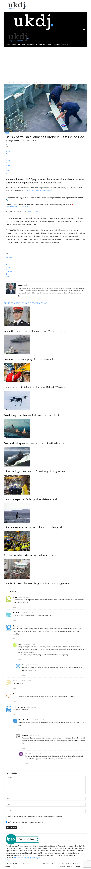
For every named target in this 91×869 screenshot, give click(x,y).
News (39, 864)
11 (36, 141)
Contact (57, 45)
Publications (76, 864)
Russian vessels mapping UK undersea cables (29, 359)
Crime (49, 45)
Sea (23, 45)
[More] (46, 174)
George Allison (13, 141)
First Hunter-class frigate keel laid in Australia (30, 555)
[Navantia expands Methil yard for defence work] (45, 485)
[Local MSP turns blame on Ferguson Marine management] (45, 569)
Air (19, 45)
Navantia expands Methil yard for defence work (31, 499)
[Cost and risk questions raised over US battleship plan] (45, 428)
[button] (84, 29)
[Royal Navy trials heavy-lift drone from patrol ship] (45, 400)
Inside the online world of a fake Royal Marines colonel (35, 331)
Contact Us (78, 866)
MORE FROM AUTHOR (36, 303)
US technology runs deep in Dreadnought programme (34, 471)
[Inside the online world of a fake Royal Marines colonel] (45, 316)
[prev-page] (4, 588)
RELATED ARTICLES (14, 303)
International (32, 45)
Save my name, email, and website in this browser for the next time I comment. (35, 816)
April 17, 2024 (33, 211)
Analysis (42, 45)
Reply (14, 607)
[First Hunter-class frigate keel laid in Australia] (45, 541)
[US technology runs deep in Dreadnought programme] (45, 456)
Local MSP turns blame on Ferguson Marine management (36, 583)
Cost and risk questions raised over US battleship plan (34, 443)
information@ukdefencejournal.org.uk (27, 857)
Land (14, 45)
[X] (19, 296)
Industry (62, 866)
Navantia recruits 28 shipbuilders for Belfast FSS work (34, 387)
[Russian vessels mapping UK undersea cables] (45, 344)
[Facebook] (6, 860)
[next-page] (5, 588)
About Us (65, 45)
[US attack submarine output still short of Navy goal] (45, 513)
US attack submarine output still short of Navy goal (33, 527)
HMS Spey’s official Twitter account (39, 190)
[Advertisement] (45, 63)
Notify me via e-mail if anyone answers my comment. (25, 822)
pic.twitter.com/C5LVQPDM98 (17, 207)
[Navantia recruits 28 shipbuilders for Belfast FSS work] (45, 372)
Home (8, 45)
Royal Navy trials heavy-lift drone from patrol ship (32, 415)
